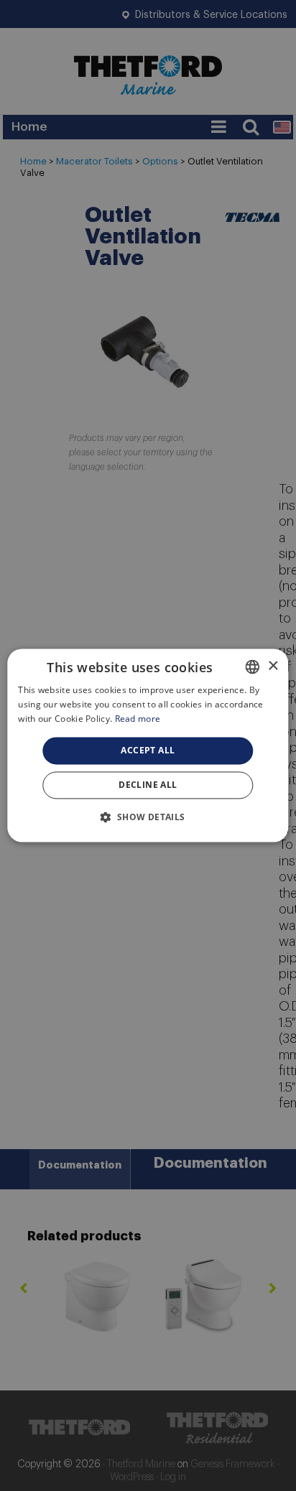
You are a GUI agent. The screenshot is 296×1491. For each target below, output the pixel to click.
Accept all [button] (148, 750)
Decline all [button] (148, 785)
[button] (148, 817)
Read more (138, 718)
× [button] (272, 666)
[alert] (148, 745)
